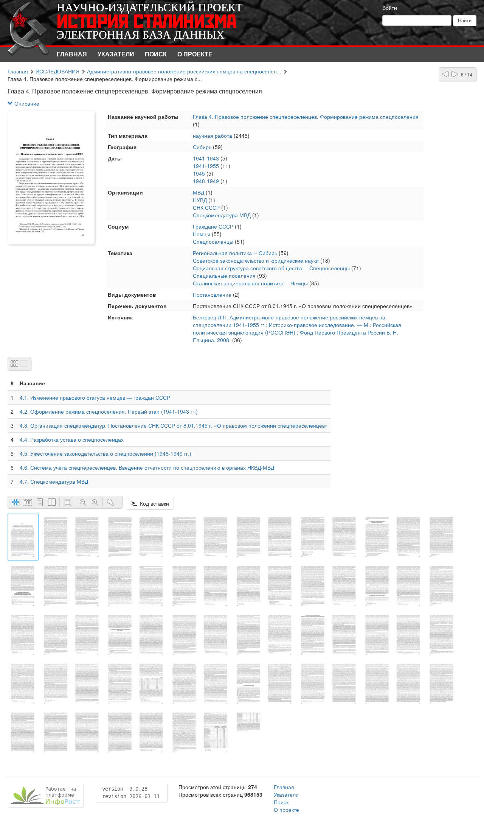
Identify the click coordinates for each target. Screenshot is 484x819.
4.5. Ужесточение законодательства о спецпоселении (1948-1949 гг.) (105, 453)
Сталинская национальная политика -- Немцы (250, 283)
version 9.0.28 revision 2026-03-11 (131, 792)
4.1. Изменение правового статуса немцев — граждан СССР (95, 397)
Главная (72, 54)
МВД (198, 192)
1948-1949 (206, 181)
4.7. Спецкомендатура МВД (54, 481)
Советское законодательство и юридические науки (256, 260)
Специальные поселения (224, 275)
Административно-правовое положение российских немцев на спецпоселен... (184, 71)
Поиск (156, 54)
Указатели (116, 54)
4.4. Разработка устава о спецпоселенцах (72, 439)
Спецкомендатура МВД (222, 215)
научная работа (212, 135)
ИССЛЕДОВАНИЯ (57, 71)
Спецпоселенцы (213, 241)
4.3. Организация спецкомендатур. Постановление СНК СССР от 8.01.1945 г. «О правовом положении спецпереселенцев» (174, 425)
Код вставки (153, 503)
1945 (199, 173)
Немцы (201, 234)
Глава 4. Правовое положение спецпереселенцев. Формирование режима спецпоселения (306, 116)
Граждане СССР (213, 226)
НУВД (200, 200)
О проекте (195, 54)
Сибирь (202, 147)
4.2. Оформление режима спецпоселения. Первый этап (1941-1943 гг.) (109, 411)
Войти (389, 7)
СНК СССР (206, 207)
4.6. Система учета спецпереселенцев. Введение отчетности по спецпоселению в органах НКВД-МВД (147, 467)
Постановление (212, 294)
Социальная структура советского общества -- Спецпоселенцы (271, 268)
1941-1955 (206, 166)
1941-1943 (206, 158)
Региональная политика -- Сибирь (235, 253)
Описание (26, 103)
